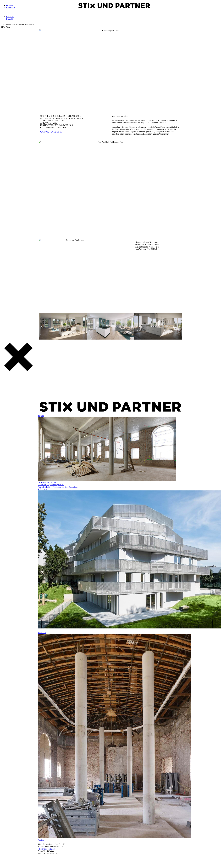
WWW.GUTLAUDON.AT (51, 132)
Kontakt (9, 19)
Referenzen (10, 8)
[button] (41, 326)
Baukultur (10, 17)
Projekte (9, 5)
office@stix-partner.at (46, 849)
